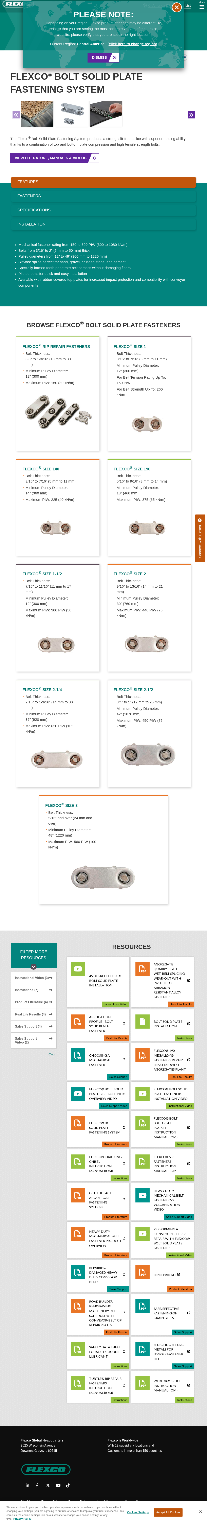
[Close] (200, 1511)
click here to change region (132, 44)
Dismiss (99, 57)
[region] (103, 1512)
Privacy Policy (22, 1518)
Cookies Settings (138, 1512)
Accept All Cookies (168, 1512)
